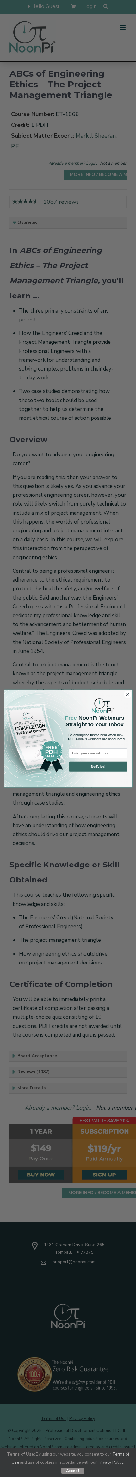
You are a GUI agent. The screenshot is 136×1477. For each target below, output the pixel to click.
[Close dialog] (127, 694)
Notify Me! (98, 766)
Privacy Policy (110, 1462)
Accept (73, 1470)
